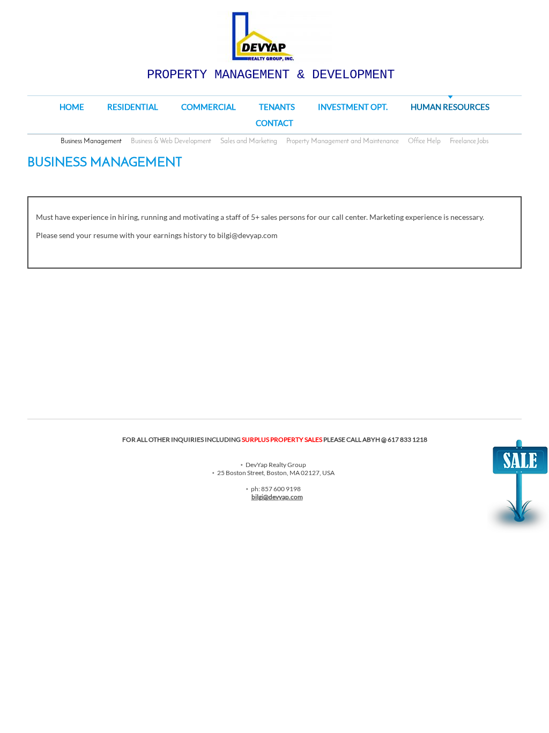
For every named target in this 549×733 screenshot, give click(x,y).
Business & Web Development (171, 141)
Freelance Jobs (469, 141)
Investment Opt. (353, 107)
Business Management (91, 141)
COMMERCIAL (208, 107)
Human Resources (450, 107)
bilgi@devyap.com (277, 497)
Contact (274, 123)
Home (72, 107)
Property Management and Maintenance (342, 141)
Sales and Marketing (248, 141)
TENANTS (277, 107)
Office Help (424, 141)
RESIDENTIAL (132, 107)
